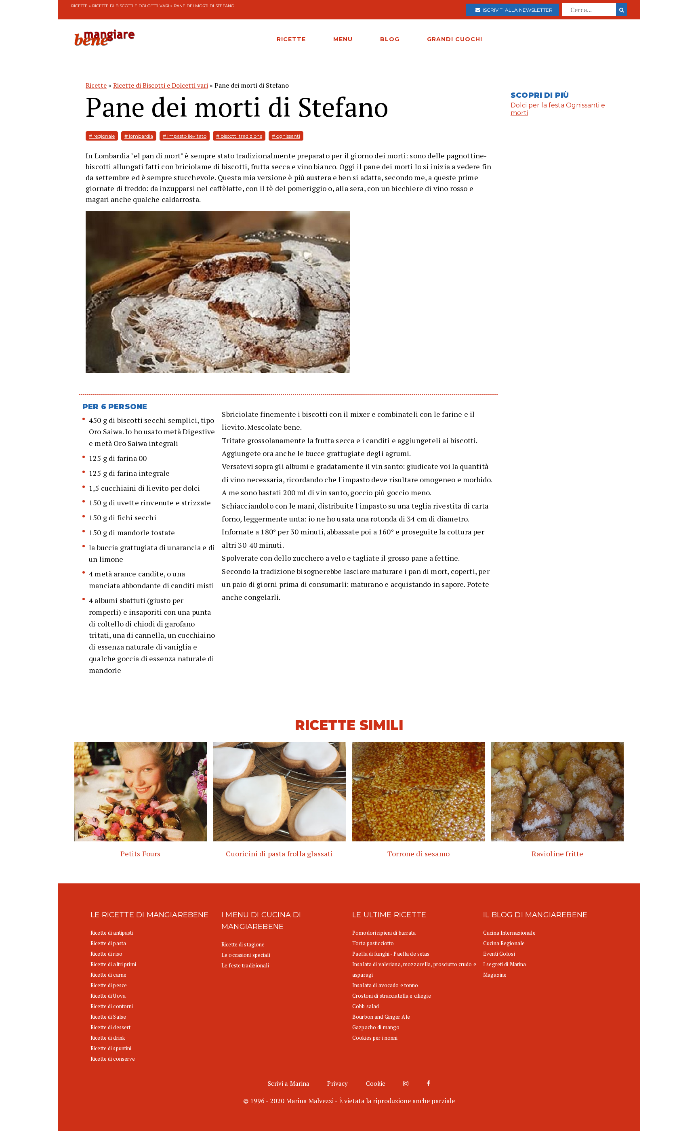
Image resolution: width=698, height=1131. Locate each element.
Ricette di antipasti (111, 932)
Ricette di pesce (108, 985)
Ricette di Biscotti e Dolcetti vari (130, 5)
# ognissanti (286, 136)
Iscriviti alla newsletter (516, 10)
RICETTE (291, 39)
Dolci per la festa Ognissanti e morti (558, 109)
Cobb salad (365, 1006)
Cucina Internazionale (509, 932)
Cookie (376, 1083)
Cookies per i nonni (374, 1037)
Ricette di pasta (108, 943)
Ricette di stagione (243, 944)
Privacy (337, 1083)
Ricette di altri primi (113, 964)
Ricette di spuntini (110, 1048)
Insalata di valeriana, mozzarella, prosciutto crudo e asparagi (414, 969)
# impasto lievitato (184, 136)
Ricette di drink (107, 1037)
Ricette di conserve (112, 1058)
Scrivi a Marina (288, 1083)
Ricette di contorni (111, 1006)
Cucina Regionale (504, 943)
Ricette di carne (108, 974)
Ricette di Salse (108, 1016)
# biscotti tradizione (239, 136)
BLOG (389, 39)
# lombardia (138, 136)
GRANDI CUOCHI (454, 39)
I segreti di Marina (504, 964)
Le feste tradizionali (245, 965)
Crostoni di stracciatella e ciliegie (391, 995)
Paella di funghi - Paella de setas (390, 953)
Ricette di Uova (108, 995)
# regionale (102, 136)
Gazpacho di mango (375, 1027)
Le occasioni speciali (245, 955)
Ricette (79, 5)
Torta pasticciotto (373, 943)
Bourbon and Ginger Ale (381, 1016)
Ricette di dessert (110, 1027)
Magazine (495, 974)
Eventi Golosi (499, 953)
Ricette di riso (106, 953)
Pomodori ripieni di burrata (384, 932)
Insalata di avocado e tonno (385, 985)
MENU (343, 39)
